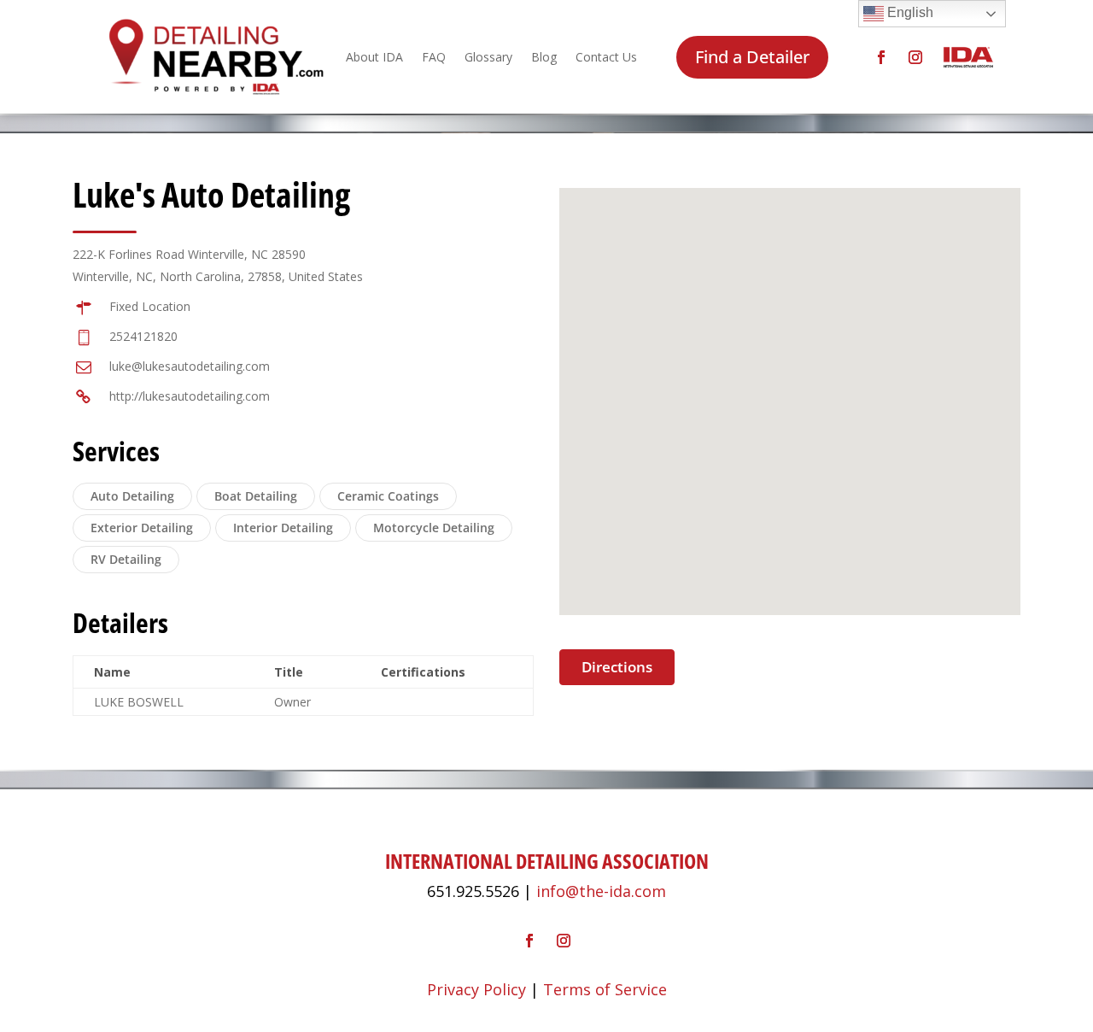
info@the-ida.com (601, 891)
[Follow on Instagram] (915, 57)
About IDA (374, 57)
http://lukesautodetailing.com (189, 396)
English (908, 12)
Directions (617, 667)
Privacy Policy (476, 989)
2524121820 (143, 336)
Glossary (488, 57)
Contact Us (606, 57)
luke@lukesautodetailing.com (189, 366)
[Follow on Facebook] (881, 57)
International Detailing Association (547, 861)
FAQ (434, 57)
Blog (544, 57)
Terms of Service (605, 989)
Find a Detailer (752, 56)
